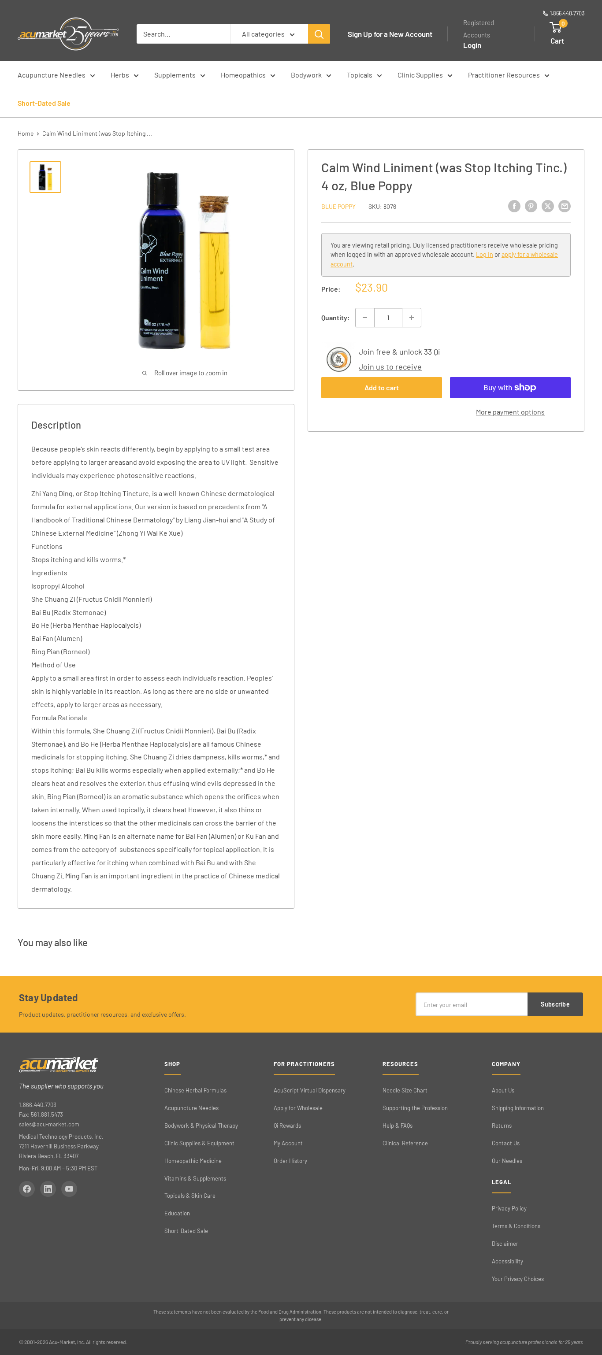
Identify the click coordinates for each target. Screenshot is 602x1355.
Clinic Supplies (420, 74)
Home (25, 133)
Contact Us (506, 1143)
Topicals (359, 74)
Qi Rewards (287, 1125)
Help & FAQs (397, 1125)
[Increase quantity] (411, 317)
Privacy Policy (509, 1208)
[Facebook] (27, 1189)
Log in (484, 255)
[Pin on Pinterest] (531, 206)
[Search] (319, 34)
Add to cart (381, 387)
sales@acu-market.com (49, 1124)
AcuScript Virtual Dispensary (310, 1090)
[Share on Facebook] (514, 206)
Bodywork (306, 74)
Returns (502, 1125)
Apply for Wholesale (298, 1107)
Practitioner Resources (504, 74)
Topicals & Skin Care (190, 1195)
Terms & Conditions (516, 1225)
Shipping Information (518, 1107)
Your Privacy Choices (518, 1278)
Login (472, 45)
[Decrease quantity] (365, 317)
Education (177, 1213)
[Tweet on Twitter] (548, 206)
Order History (290, 1160)
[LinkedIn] (48, 1189)
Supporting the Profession (415, 1107)
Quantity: (335, 317)
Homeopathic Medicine (193, 1160)
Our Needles (507, 1160)
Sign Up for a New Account (390, 34)
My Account (288, 1143)
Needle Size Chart (405, 1090)
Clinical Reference (405, 1143)
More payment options (510, 411)
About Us (503, 1090)
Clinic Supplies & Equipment (199, 1143)
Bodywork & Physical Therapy (201, 1125)
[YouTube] (69, 1189)
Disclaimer (505, 1243)
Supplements (175, 74)
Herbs (120, 74)
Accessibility (507, 1261)
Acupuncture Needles (51, 74)
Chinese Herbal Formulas (195, 1090)
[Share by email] (564, 206)
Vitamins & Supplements (195, 1178)
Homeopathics (243, 74)
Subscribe (555, 1004)
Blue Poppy (338, 206)
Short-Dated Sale (44, 103)
